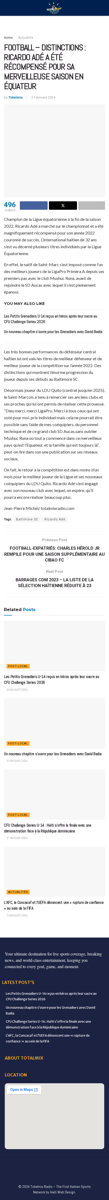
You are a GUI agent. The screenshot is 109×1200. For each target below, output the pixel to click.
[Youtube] (76, 1163)
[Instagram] (65, 1163)
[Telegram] (38, 1173)
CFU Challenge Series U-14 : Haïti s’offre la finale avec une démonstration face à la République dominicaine (47, 828)
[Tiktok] (99, 1163)
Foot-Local (18, 666)
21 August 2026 (17, 838)
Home (8, 38)
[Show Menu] (6, 8)
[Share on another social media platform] (91, 205)
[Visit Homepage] (54, 8)
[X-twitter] (54, 1163)
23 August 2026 (17, 760)
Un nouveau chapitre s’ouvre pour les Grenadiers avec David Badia (53, 331)
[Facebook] (10, 1163)
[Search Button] (103, 8)
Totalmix (15, 97)
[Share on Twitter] (63, 205)
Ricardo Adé (54, 519)
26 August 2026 (17, 689)
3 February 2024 (43, 97)
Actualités (25, 38)
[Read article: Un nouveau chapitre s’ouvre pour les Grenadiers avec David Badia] (54, 723)
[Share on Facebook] (34, 205)
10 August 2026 (17, 915)
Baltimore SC (27, 519)
